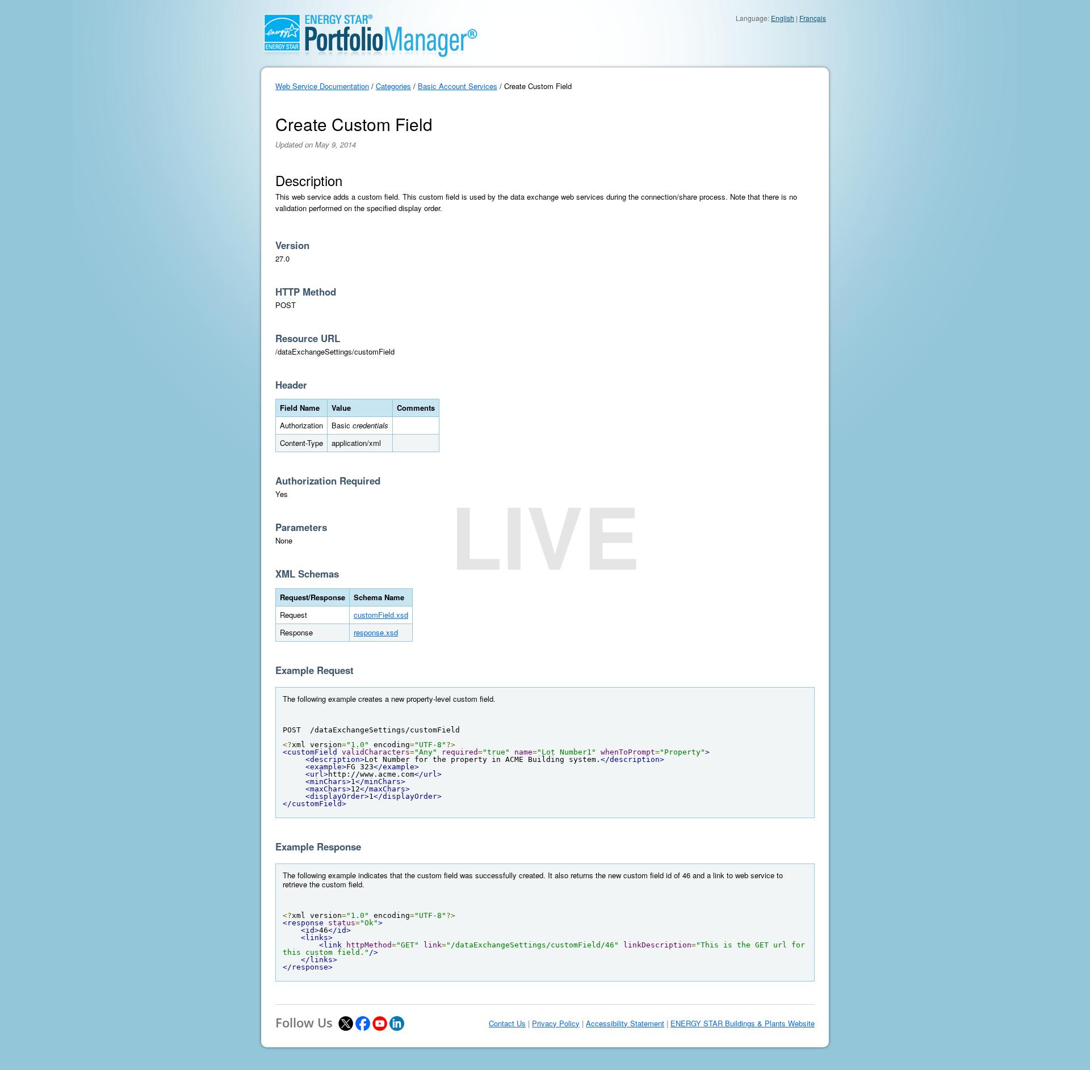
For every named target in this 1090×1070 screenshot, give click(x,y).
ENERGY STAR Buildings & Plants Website (742, 1023)
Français (812, 18)
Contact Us (507, 1023)
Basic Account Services (457, 86)
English (782, 18)
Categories (393, 86)
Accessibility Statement (625, 1023)
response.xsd (376, 632)
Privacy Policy (556, 1023)
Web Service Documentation (322, 86)
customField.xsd (381, 614)
